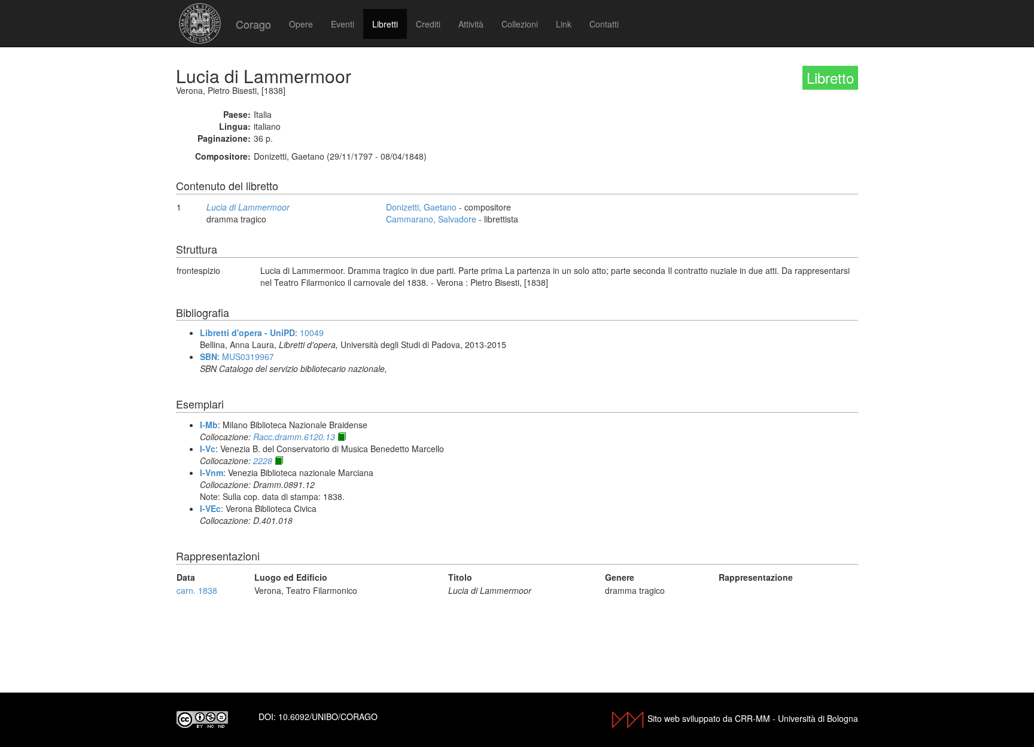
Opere (301, 24)
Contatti (604, 24)
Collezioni (519, 24)
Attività (470, 24)
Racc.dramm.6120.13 (294, 437)
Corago (253, 24)
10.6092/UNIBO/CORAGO (328, 716)
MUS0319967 (248, 356)
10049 (312, 333)
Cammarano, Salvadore (431, 219)
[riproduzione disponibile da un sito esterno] (341, 437)
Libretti (385, 24)
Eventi (342, 24)
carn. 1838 (197, 590)
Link (563, 24)
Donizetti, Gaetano (421, 207)
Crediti (428, 24)
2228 (262, 461)
